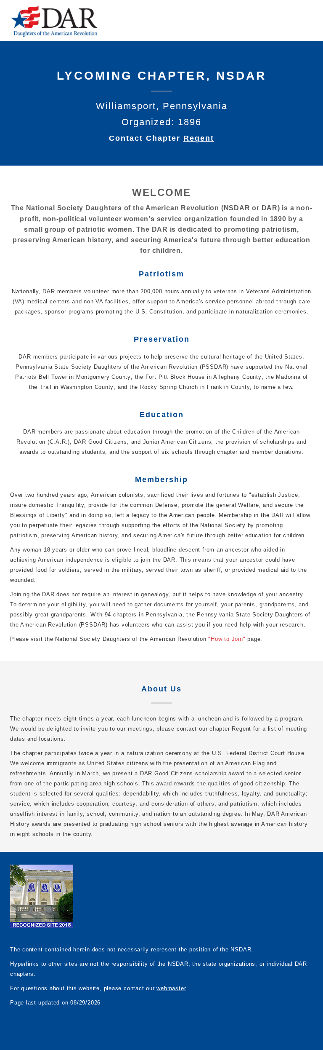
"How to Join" (226, 639)
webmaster (170, 988)
